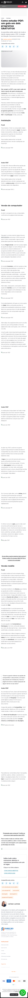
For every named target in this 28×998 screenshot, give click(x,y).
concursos (4, 93)
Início (2, 18)
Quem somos (4, 947)
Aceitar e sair (14, 994)
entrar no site (10, 183)
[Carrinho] (26, 2)
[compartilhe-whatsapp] (2, 46)
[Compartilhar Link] (17, 46)
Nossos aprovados (4, 944)
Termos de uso (4, 959)
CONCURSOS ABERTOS (11, 870)
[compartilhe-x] (13, 46)
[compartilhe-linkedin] (10, 46)
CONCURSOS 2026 (9, 873)
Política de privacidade (5, 956)
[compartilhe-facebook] (6, 46)
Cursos (2, 950)
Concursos (3, 953)
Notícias (8, 18)
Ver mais (13, 971)
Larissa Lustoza (7, 39)
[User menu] (22, 2)
